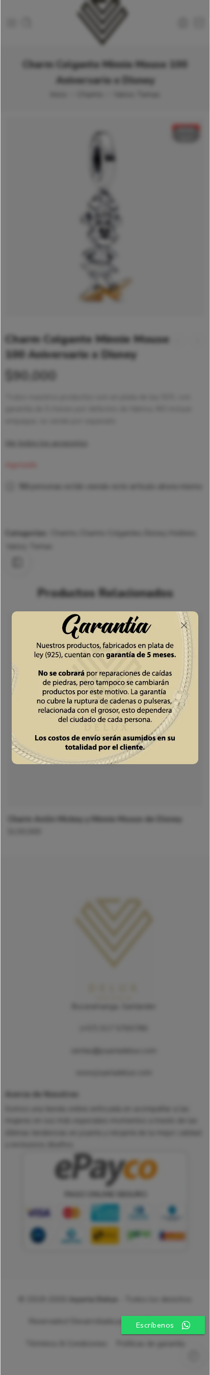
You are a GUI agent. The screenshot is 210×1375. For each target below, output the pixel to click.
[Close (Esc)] (184, 625)
